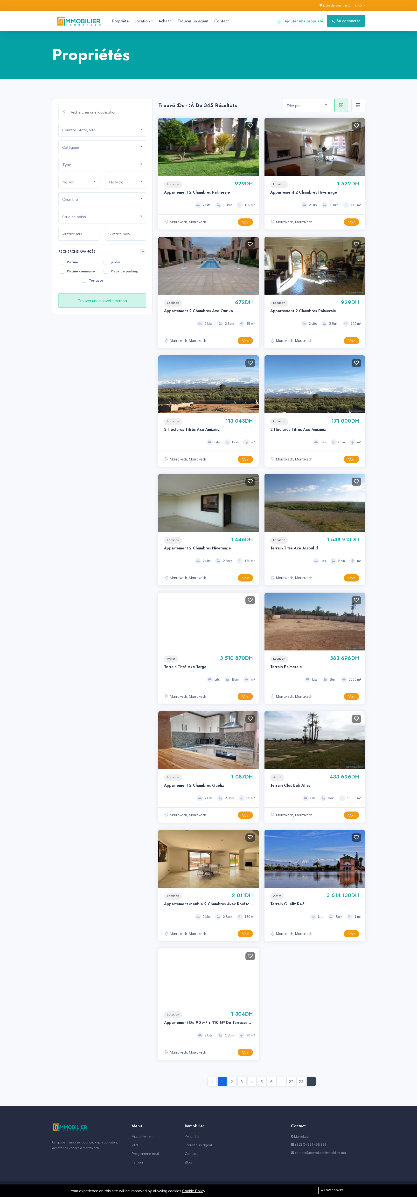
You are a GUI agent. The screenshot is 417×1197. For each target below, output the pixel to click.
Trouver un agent (193, 21)
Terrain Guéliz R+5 (287, 904)
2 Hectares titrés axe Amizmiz (192, 429)
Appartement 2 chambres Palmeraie (197, 192)
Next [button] (253, 147)
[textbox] (104, 130)
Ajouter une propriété (303, 21)
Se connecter (348, 21)
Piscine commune (81, 271)
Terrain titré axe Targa (185, 667)
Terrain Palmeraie (286, 667)
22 (291, 1081)
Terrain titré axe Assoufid (294, 548)
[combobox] (102, 130)
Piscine (72, 262)
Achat (164, 21)
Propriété (120, 21)
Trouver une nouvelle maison (102, 300)
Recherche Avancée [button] (76, 251)
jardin (115, 262)
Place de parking (124, 271)
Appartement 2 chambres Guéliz (194, 785)
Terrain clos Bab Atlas (290, 785)
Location (142, 21)
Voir (245, 222)
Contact (221, 21)
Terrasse (96, 280)
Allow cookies (332, 1190)
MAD (359, 5)
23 (301, 1081)
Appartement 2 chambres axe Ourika (198, 311)
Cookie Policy (193, 1190)
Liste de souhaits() (336, 5)
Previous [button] (163, 147)
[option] (208, 384)
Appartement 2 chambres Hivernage (303, 192)
